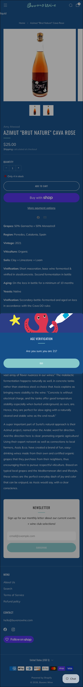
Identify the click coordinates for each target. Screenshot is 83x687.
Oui (41, 363)
